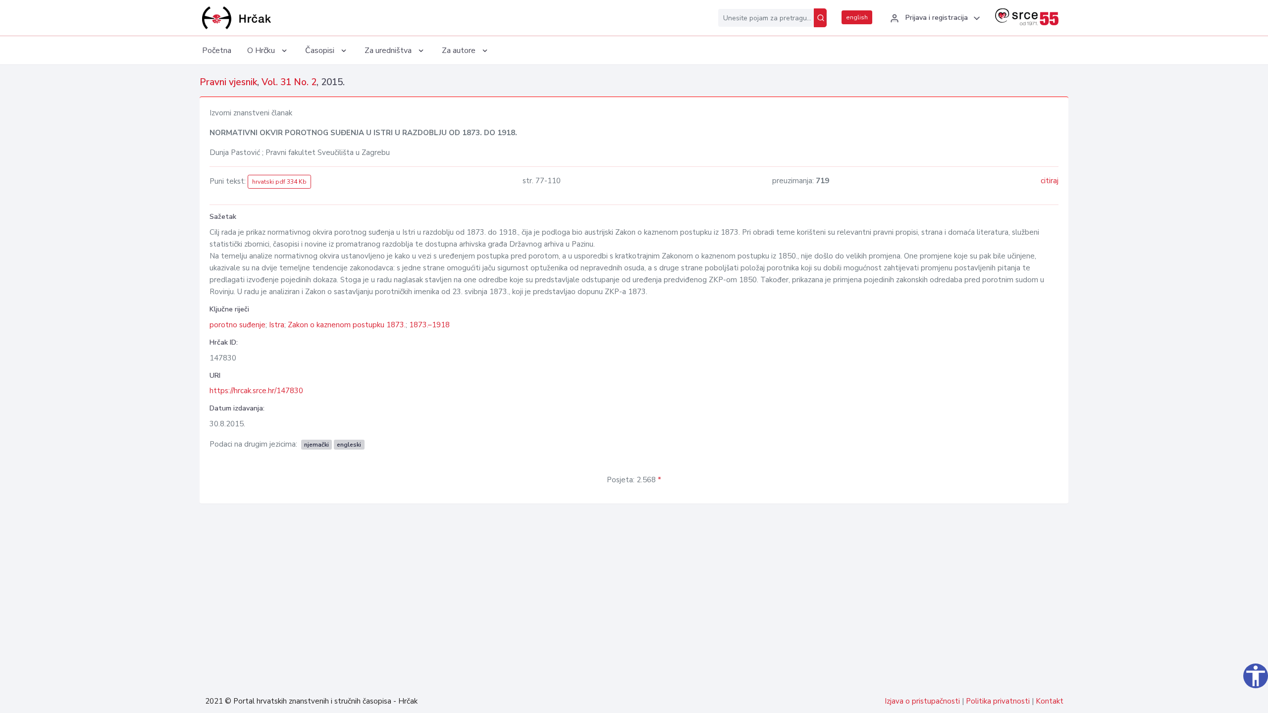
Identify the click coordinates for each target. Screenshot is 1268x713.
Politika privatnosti (998, 701)
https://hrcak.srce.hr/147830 (256, 391)
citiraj (1049, 181)
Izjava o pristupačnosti (922, 701)
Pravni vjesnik (228, 82)
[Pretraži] (820, 17)
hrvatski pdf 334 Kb (279, 182)
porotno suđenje (237, 325)
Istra (276, 325)
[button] (934, 18)
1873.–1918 (429, 325)
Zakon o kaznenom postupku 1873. (347, 325)
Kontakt (1049, 701)
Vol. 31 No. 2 (289, 82)
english (857, 17)
